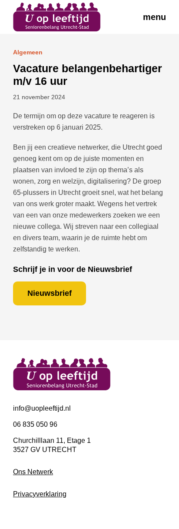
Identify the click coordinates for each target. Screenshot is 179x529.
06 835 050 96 (35, 424)
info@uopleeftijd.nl (42, 408)
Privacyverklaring (39, 494)
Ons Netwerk (33, 471)
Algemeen (28, 52)
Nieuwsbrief (49, 293)
